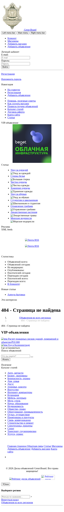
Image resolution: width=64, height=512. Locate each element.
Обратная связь (35, 446)
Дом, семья (13, 381)
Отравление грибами (22, 206)
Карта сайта (13, 114)
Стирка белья (18, 176)
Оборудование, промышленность (25, 411)
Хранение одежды (20, 188)
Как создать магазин (18, 103)
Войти (5, 67)
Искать (5, 359)
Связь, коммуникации (19, 420)
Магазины (13, 41)
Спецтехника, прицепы (19, 425)
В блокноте (13, 284)
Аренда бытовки (16, 294)
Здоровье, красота (16, 386)
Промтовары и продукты (20, 417)
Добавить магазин (17, 43)
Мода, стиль (13, 400)
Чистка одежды (19, 182)
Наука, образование (17, 403)
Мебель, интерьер (16, 398)
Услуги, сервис (15, 434)
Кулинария (13, 395)
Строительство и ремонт (20, 423)
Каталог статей (15, 109)
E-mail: (4, 54)
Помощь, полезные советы (21, 100)
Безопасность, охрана (18, 378)
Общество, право (16, 409)
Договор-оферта (16, 112)
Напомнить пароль (11, 79)
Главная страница (17, 446)
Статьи (11, 117)
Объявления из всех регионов (17, 502)
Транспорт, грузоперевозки (21, 431)
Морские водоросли (21, 218)
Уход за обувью (19, 194)
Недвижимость (15, 406)
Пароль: (5, 60)
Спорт (10, 428)
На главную (13, 89)
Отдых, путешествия (18, 414)
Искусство (13, 389)
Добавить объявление (18, 46)
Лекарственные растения (24, 212)
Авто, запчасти (15, 373)
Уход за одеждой (19, 170)
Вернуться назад (10, 499)
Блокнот (12, 38)
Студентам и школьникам (24, 200)
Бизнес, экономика (17, 375)
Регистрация (8, 74)
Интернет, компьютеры (19, 392)
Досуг (10, 384)
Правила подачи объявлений (22, 106)
